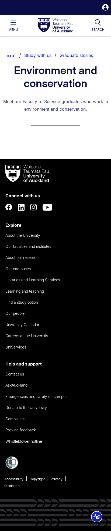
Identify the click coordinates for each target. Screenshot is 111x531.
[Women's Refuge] (11, 467)
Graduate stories (76, 55)
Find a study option (21, 302)
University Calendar (22, 324)
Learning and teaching (24, 291)
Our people (15, 313)
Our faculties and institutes (28, 246)
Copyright (37, 479)
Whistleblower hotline (23, 441)
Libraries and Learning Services (32, 280)
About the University (22, 235)
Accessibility (13, 479)
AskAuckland (16, 385)
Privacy (57, 479)
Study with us (37, 55)
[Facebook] (8, 207)
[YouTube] (47, 207)
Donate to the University (26, 407)
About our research (22, 257)
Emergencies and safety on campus (36, 396)
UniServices (15, 347)
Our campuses (18, 268)
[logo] (55, 26)
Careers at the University (26, 335)
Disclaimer (12, 486)
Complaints (15, 419)
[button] (105, 8)
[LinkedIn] (21, 207)
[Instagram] (33, 207)
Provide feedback (20, 430)
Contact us (14, 374)
